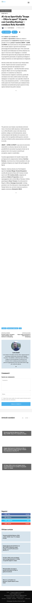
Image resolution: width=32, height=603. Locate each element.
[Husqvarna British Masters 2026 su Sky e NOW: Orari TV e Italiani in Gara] (16, 427)
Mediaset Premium (20, 597)
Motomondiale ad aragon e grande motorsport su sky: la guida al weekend (10, 570)
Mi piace (27, 514)
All (23, 417)
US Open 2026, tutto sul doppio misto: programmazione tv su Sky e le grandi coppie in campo (15, 467)
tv (20, 328)
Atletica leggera (8, 445)
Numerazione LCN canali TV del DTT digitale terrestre (15, 595)
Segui (28, 517)
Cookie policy (27, 598)
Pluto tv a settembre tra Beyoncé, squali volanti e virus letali (10, 581)
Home (2, 10)
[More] (19, 32)
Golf (5, 429)
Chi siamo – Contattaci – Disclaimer (9, 598)
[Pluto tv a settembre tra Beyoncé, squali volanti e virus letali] (25, 581)
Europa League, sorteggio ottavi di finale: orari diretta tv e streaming (7, 335)
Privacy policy (20, 598)
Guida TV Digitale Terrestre (15, 594)
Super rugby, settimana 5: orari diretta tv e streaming (24, 335)
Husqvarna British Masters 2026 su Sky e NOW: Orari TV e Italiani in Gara (15, 433)
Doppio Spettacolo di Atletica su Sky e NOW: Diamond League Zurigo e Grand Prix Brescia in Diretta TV (15, 449)
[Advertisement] (16, 107)
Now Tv (6, 462)
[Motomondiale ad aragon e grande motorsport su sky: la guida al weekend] (25, 570)
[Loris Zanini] (3, 28)
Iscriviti (27, 523)
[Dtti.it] (10, 3)
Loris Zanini (11, 27)
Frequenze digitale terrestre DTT (17, 592)
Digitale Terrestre (12, 328)
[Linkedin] (16, 366)
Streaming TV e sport (10, 597)
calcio (4, 328)
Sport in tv (7, 10)
